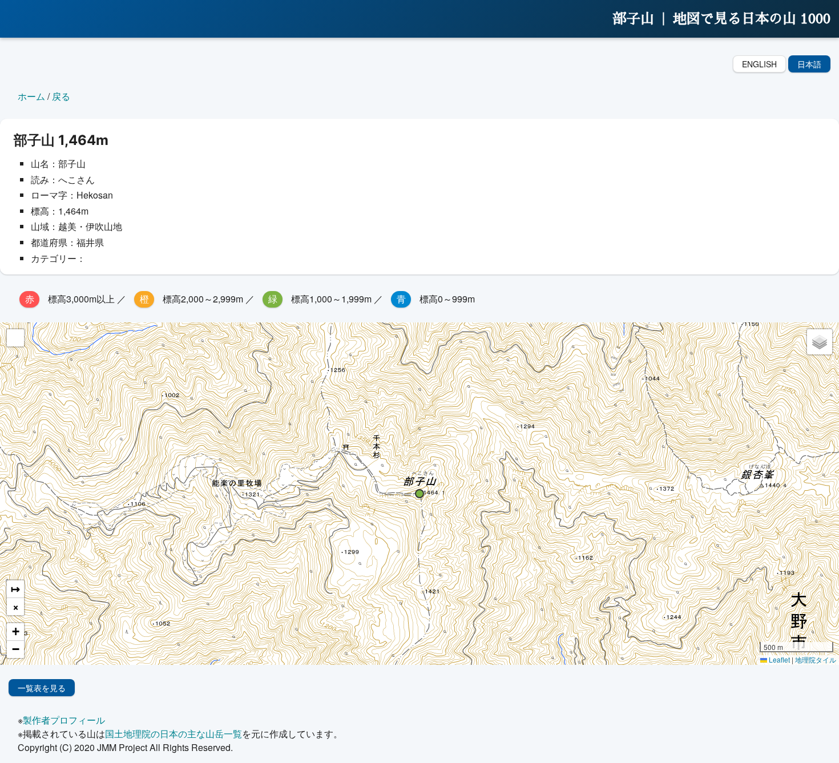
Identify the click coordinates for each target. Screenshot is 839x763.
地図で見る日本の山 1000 (751, 19)
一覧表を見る (42, 687)
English (759, 64)
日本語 (809, 64)
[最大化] (15, 337)
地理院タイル (815, 659)
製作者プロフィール (64, 719)
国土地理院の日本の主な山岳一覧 (173, 733)
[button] (419, 494)
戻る (61, 96)
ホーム (31, 96)
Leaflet (778, 659)
